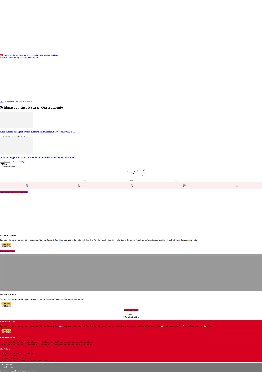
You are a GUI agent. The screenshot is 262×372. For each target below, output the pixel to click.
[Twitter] (217, 54)
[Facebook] (211, 54)
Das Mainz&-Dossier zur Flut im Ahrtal (14, 192)
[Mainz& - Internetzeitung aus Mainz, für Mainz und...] (31, 73)
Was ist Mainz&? (10, 356)
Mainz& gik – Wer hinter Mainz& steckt (18, 358)
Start (1, 102)
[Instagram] (214, 54)
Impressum (8, 364)
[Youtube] (220, 54)
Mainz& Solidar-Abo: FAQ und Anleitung (18, 353)
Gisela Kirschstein (5, 136)
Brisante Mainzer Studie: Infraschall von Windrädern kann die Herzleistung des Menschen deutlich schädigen (52, 342)
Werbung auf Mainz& (7, 251)
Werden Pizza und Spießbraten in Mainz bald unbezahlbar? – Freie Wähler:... (37, 131)
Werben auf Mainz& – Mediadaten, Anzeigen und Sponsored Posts (28, 360)
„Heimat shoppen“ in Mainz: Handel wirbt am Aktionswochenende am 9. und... (38, 157)
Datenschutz (8, 367)
